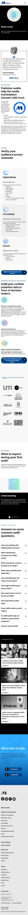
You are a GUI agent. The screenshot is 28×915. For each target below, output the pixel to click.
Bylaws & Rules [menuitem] (4, 858)
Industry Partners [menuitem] (5, 872)
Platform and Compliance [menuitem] (7, 815)
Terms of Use (4, 909)
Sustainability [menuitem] (4, 823)
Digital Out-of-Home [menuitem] (6, 817)
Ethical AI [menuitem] (3, 828)
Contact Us (5, 31)
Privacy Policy (5, 907)
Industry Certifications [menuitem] (8, 812)
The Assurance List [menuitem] (6, 877)
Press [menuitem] (2, 882)
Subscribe (14, 775)
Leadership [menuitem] (4, 874)
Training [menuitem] (3, 860)
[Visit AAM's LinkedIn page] (6, 799)
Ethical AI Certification (16, 133)
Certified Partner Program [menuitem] (7, 836)
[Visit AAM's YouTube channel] (14, 799)
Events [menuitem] (2, 833)
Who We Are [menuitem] (4, 869)
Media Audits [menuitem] (5, 808)
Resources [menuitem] (4, 849)
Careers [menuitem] (3, 885)
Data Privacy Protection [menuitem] (7, 825)
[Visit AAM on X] (10, 799)
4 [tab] (17, 517)
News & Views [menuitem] (5, 845)
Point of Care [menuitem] (4, 820)
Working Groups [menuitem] (5, 880)
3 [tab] (15, 517)
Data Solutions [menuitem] (6, 842)
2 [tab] (12, 517)
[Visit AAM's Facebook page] (2, 798)
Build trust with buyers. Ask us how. (12, 272)
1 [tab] (9, 517)
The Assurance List (20, 330)
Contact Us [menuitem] (4, 891)
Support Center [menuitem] (5, 855)
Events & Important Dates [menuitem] (7, 852)
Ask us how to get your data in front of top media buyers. (12, 360)
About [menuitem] (3, 866)
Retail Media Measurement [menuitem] (7, 831)
